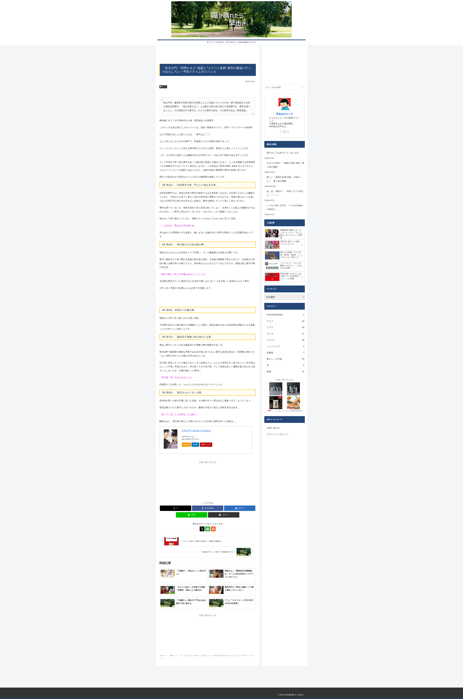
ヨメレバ (192, 436)
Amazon (186, 444)
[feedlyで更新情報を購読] (207, 528)
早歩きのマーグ (284, 114)
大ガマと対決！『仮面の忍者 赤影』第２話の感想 (285, 165)
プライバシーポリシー (277, 434)
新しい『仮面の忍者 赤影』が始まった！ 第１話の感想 (284, 179)
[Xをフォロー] (202, 528)
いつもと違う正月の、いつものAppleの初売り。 (285, 207)
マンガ (164, 87)
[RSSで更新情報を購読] (213, 528)
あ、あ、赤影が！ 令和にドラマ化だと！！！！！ (285, 193)
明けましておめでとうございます (283, 153)
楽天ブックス (206, 444)
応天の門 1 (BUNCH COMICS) (196, 430)
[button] (223, 515)
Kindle (195, 444)
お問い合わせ (273, 428)
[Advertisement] (207, 55)
